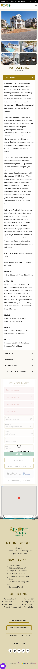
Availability (10, 359)
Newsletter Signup (19, 620)
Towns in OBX (29, 599)
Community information (15, 371)
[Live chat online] (3, 666)
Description (10, 77)
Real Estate (8, 604)
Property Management (12, 607)
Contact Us (8, 602)
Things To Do (29, 602)
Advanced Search (10, 599)
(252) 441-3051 (14, 582)
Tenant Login (19, 643)
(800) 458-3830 (14, 571)
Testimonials (28, 604)
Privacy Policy (29, 607)
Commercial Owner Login (19, 636)
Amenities (9, 353)
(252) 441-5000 (14, 573)
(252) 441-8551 (14, 576)
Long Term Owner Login (19, 628)
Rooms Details (11, 365)
